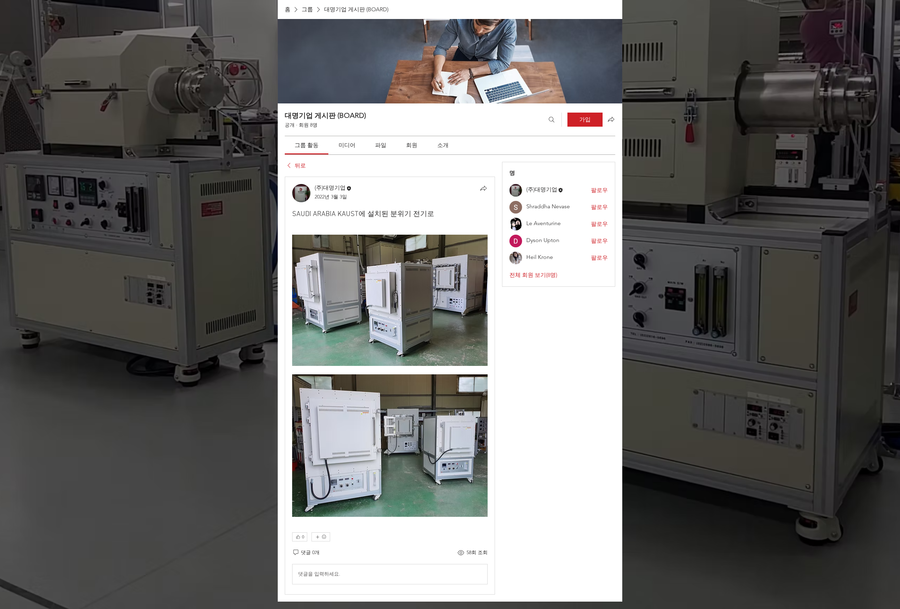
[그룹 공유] (611, 119)
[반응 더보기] (320, 536)
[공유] (483, 188)
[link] (307, 145)
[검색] (551, 120)
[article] (390, 385)
